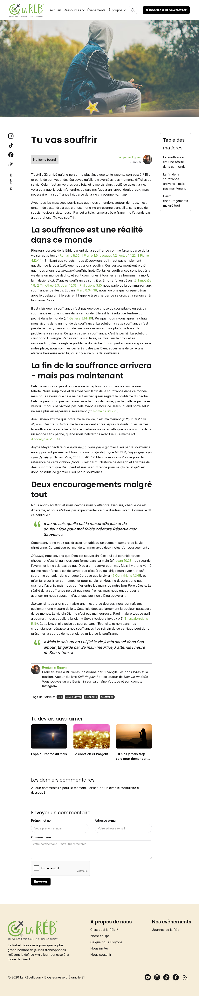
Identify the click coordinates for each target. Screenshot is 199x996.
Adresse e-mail (106, 820)
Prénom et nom (42, 820)
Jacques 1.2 (108, 255)
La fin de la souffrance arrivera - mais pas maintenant (174, 181)
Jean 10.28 (123, 560)
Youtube (114, 681)
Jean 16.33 (69, 285)
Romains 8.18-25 (105, 411)
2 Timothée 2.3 (48, 285)
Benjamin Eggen (129, 157)
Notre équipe (100, 936)
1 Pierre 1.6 (89, 255)
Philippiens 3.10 (90, 285)
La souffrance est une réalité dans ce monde (174, 161)
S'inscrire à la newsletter (166, 10)
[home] (26, 10)
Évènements (96, 10)
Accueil (55, 10)
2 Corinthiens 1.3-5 (126, 575)
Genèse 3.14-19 (80, 318)
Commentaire (41, 837)
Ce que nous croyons (106, 942)
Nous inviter (99, 948)
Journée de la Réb (165, 930)
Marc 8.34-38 (87, 290)
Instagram (49, 686)
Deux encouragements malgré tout (175, 200)
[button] (74, 10)
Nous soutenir (100, 955)
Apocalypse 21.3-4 (45, 439)
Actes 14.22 (127, 255)
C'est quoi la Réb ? (104, 930)
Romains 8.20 (69, 255)
